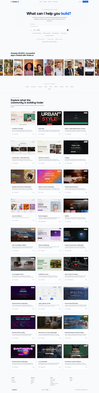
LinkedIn (71, 379)
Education (50, 1)
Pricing (40, 1)
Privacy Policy (52, 379)
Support (32, 380)
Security (51, 382)
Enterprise (45, 1)
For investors (55, 1)
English (47, 389)
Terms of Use (52, 380)
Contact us (33, 379)
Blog (31, 383)
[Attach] (31, 30)
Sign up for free (45, 41)
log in (50, 41)
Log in (80, 1)
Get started (85, 1)
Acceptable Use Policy (54, 383)
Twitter (71, 380)
